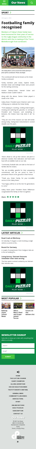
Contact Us (18, 413)
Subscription (18, 411)
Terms (13, 428)
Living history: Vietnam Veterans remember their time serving (14, 257)
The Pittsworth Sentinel (18, 390)
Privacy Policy (20, 428)
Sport (5, 12)
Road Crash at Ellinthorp (11, 238)
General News (18, 393)
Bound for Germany (9, 247)
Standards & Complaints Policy (18, 425)
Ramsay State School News (4, 313)
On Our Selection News (18, 387)
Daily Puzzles (17, 408)
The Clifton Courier (18, 378)
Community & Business (18, 396)
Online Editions (18, 405)
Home (18, 376)
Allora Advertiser (18, 384)
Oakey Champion (18, 381)
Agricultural (18, 399)
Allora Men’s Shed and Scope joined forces (18, 314)
